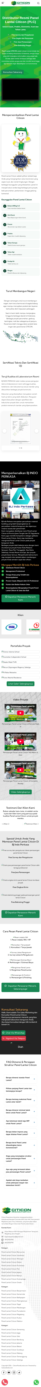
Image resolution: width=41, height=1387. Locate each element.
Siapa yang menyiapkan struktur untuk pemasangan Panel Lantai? (18, 1158)
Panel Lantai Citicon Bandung (12, 1340)
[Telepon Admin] (4, 1382)
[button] (36, 1382)
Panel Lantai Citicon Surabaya (12, 1350)
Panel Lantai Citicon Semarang (12, 1329)
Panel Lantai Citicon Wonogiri (12, 1259)
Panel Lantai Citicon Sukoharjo (12, 1255)
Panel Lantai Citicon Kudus (11, 1318)
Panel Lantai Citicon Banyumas (13, 1252)
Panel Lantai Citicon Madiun (11, 1321)
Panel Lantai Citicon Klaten (11, 1262)
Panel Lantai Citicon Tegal (11, 1304)
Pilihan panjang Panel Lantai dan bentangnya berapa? (19, 1090)
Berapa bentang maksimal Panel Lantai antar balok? (18, 1100)
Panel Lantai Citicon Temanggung (14, 1356)
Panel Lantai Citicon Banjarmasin (13, 1291)
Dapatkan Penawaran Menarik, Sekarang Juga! (22, 987)
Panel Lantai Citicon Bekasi (11, 1346)
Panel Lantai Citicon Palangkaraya (14, 1301)
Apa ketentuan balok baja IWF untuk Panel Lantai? (17, 1122)
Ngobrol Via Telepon (14, 1038)
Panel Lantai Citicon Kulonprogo (13, 1279)
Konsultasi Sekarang (12, 72)
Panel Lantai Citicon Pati (10, 1269)
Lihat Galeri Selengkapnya (20, 683)
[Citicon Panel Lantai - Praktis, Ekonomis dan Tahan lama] (20, 3)
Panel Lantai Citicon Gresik (11, 1282)
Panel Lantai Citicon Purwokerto (13, 1311)
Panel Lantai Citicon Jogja (10, 1333)
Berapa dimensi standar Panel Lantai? (18, 1079)
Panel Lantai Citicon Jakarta (11, 1343)
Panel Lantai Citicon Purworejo (12, 1265)
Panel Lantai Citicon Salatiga (12, 1360)
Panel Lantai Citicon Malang (11, 1353)
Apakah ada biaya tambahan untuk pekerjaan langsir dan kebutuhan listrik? (17, 1182)
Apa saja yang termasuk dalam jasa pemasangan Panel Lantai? (18, 1170)
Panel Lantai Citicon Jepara (11, 1272)
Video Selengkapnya (20, 792)
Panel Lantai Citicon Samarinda (13, 1294)
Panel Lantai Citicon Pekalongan (13, 1308)
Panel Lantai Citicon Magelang (12, 1314)
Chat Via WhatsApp (14, 1033)
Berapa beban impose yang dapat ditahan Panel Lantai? (17, 1133)
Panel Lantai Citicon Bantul (11, 1276)
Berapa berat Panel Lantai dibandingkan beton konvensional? (16, 1145)
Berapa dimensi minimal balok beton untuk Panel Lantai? (18, 1111)
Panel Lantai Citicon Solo (10, 1336)
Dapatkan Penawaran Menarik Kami (21, 598)
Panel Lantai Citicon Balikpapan (13, 1297)
